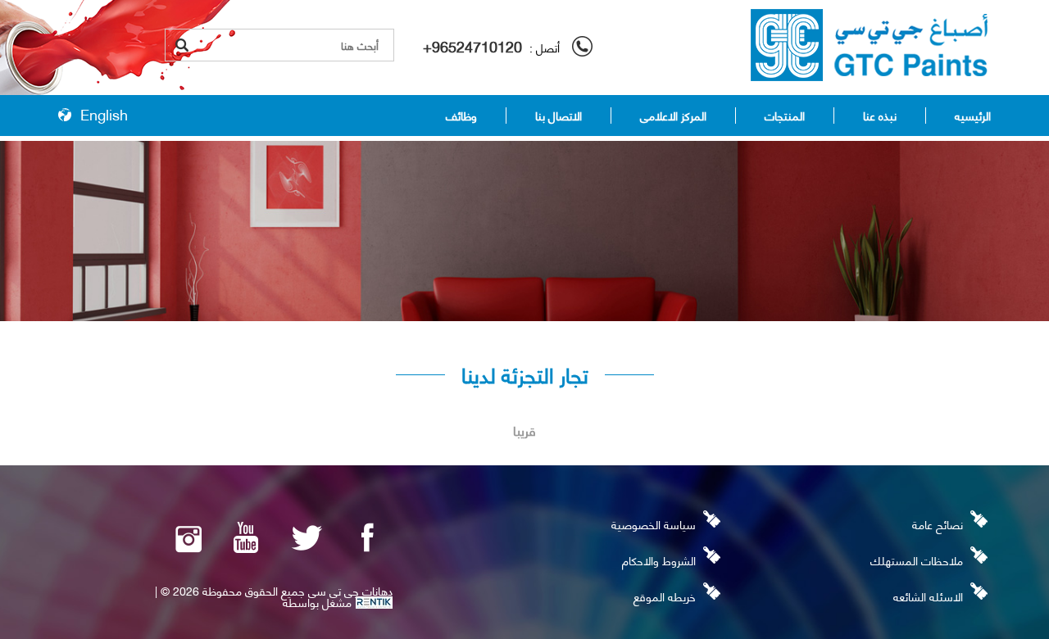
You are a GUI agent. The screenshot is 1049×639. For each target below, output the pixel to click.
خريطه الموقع (664, 596)
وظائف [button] (461, 115)
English (104, 113)
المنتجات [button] (785, 115)
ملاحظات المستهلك (916, 560)
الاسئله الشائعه (928, 596)
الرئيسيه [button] (973, 115)
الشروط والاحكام (659, 560)
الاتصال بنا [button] (558, 115)
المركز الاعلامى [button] (673, 115)
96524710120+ (472, 45)
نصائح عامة (937, 524)
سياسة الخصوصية (653, 524)
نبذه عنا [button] (880, 115)
